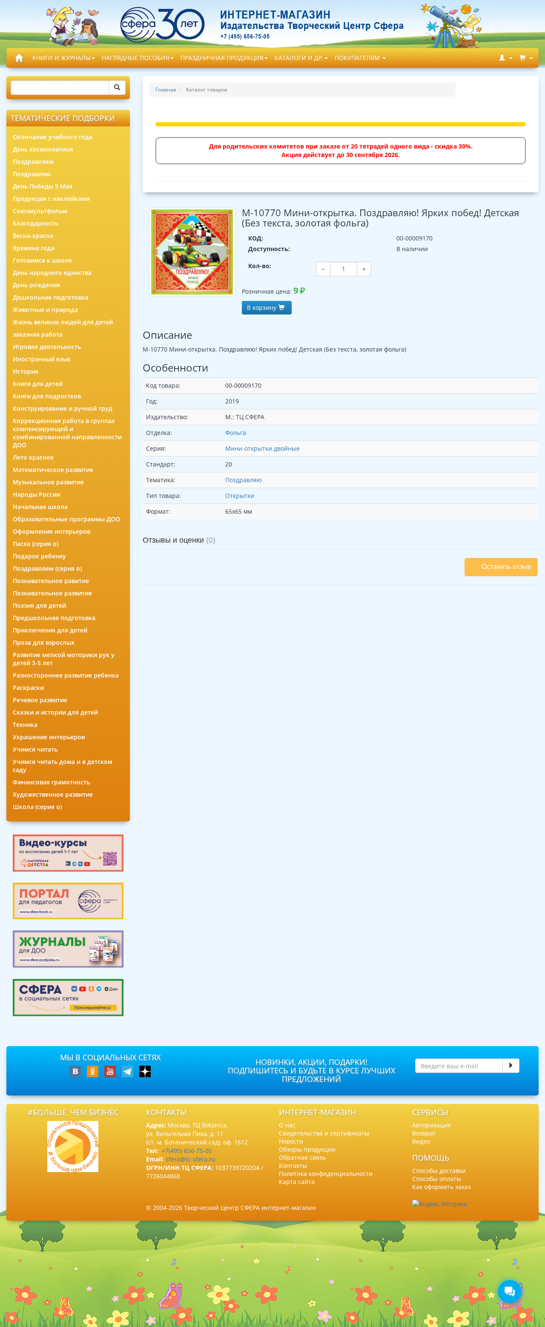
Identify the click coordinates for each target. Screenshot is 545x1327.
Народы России (36, 494)
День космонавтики (43, 149)
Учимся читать (35, 749)
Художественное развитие (53, 794)
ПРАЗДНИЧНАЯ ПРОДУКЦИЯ (222, 58)
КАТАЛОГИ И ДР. (299, 58)
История (25, 371)
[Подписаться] (510, 1065)
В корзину (261, 307)
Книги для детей (38, 384)
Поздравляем (33, 161)
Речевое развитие (40, 700)
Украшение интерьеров (49, 737)
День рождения (36, 285)
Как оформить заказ (441, 1187)
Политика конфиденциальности (326, 1174)
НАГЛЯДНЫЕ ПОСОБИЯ (135, 58)
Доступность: (269, 249)
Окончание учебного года (52, 137)
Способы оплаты (436, 1179)
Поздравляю (32, 174)
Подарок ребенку (39, 556)
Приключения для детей (50, 630)
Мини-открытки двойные (262, 448)
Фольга (235, 433)
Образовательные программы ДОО (66, 519)
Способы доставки (439, 1171)
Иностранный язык (42, 359)
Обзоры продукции (307, 1149)
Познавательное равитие (51, 581)
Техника (25, 725)
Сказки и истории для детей (55, 712)
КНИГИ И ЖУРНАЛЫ (61, 58)
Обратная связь (302, 1157)
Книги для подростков (47, 396)
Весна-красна (33, 236)
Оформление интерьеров (51, 531)
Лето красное (33, 457)
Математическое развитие (53, 470)
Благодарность (35, 223)
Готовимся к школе (42, 260)
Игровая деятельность (47, 347)
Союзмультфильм (40, 211)
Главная (165, 89)
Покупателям (358, 58)
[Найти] (117, 87)
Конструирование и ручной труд (62, 408)
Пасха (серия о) (35, 544)
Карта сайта (297, 1182)
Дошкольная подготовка (50, 297)
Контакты (293, 1165)
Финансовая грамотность (51, 782)
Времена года (33, 248)
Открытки (239, 496)
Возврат (424, 1133)
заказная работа (38, 334)
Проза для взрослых (44, 642)
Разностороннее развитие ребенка (66, 675)
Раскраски (28, 688)
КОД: (255, 238)
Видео (421, 1141)
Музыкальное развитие (48, 482)
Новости (291, 1141)
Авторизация (431, 1125)
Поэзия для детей (39, 605)
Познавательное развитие (52, 593)
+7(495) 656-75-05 (187, 1151)
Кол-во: (259, 266)
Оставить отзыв (506, 566)
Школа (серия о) (37, 807)
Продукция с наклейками (51, 198)
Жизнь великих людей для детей (63, 322)
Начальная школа (40, 507)
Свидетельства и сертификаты (324, 1133)
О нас (287, 1125)
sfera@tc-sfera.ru (190, 1159)
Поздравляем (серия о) (47, 568)
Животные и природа (45, 310)
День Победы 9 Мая (42, 186)
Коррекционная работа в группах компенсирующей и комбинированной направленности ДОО (67, 433)
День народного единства (52, 273)
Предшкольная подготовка (54, 618)
